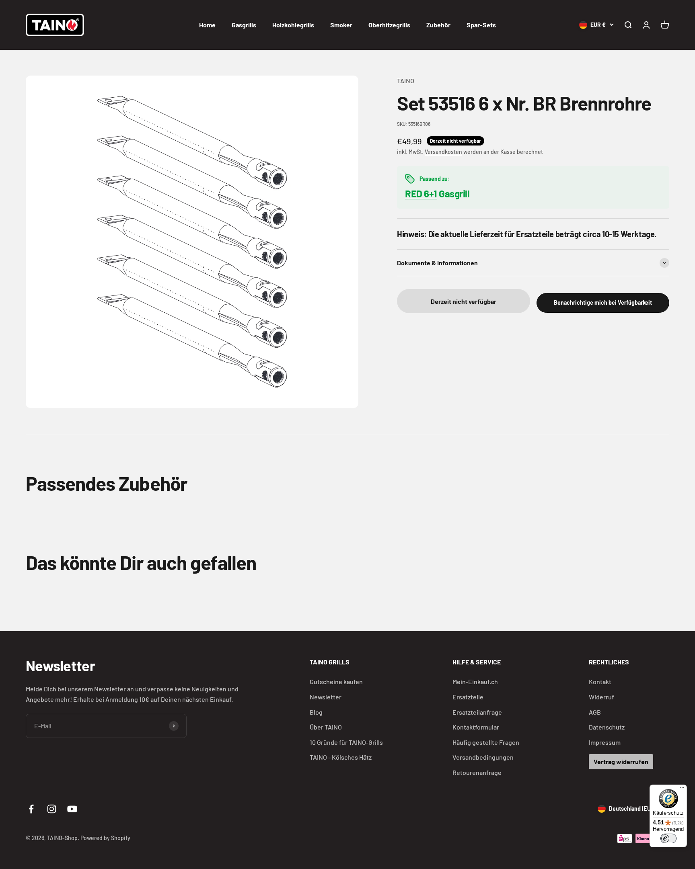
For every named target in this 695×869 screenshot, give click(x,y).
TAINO (405, 80)
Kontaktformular (475, 727)
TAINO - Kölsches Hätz (341, 757)
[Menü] (682, 789)
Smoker (341, 25)
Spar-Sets (481, 25)
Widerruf (601, 697)
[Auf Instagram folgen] (51, 808)
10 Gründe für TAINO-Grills (346, 742)
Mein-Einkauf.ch (475, 681)
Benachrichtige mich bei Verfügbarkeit (603, 302)
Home (207, 25)
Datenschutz (607, 727)
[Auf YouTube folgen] (72, 808)
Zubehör (438, 25)
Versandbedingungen (483, 757)
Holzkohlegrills (293, 25)
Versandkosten (443, 151)
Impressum (605, 742)
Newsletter (325, 697)
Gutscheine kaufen (336, 681)
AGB (595, 712)
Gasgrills (244, 25)
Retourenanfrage (477, 772)
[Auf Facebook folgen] (31, 808)
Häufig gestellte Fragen (485, 742)
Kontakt (600, 681)
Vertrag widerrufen (621, 761)
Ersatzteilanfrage (477, 712)
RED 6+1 (421, 193)
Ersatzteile (467, 697)
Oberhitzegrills (389, 25)
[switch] (668, 838)
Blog (316, 712)
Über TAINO (326, 727)
